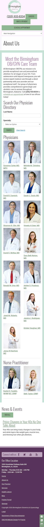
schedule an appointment (13, 94)
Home (4, 476)
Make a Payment (22, 21)
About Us (5, 480)
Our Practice (6, 484)
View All (7, 415)
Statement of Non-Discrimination (13, 516)
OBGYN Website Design (10, 520)
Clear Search (20, 130)
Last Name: (8, 112)
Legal (4, 511)
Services (4, 488)
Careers (31, 16)
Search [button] (9, 130)
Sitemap (4, 504)
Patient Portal (6, 500)
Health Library (7, 492)
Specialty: (7, 120)
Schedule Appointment (22, 27)
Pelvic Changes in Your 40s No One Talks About (22, 424)
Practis (22, 520)
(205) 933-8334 (16, 16)
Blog (3, 496)
